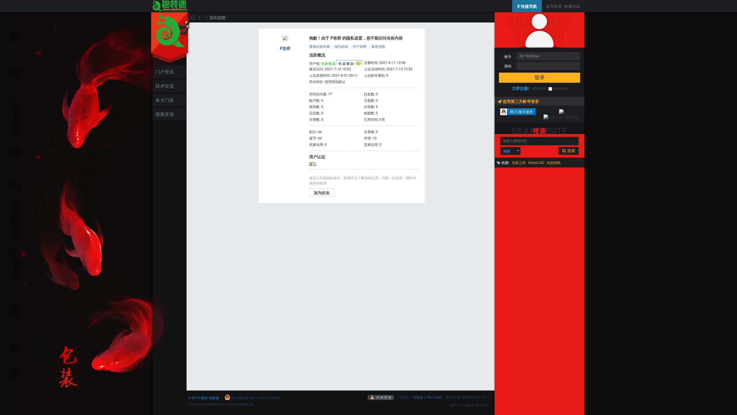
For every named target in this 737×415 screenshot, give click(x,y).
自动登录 (560, 88)
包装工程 (519, 162)
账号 (507, 56)
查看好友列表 (319, 46)
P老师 (285, 48)
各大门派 (164, 100)
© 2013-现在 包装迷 (203, 397)
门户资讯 (164, 71)
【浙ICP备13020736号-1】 (466, 397)
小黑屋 (404, 397)
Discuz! (213, 403)
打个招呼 (360, 46)
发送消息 (378, 46)
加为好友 (341, 46)
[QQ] (381, 397)
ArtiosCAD (536, 162)
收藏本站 (572, 6)
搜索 (506, 150)
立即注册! (520, 88)
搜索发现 (164, 114)
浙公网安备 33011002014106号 (255, 397)
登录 (539, 77)
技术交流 (164, 85)
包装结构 (554, 162)
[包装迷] (170, 6)
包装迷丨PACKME (427, 397)
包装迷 (192, 17)
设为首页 (554, 6)
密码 (507, 66)
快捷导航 (528, 6)
